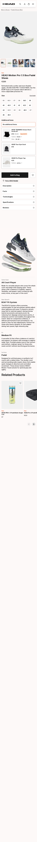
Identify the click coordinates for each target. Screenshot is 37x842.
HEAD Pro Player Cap (18, 158)
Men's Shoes (5, 10)
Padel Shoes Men (17, 10)
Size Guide (32, 95)
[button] (20, 4)
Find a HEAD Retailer (11, 181)
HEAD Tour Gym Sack (18, 144)
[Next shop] (33, 424)
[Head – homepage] (10, 4)
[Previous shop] (29, 424)
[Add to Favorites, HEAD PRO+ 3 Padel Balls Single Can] (20, 383)
